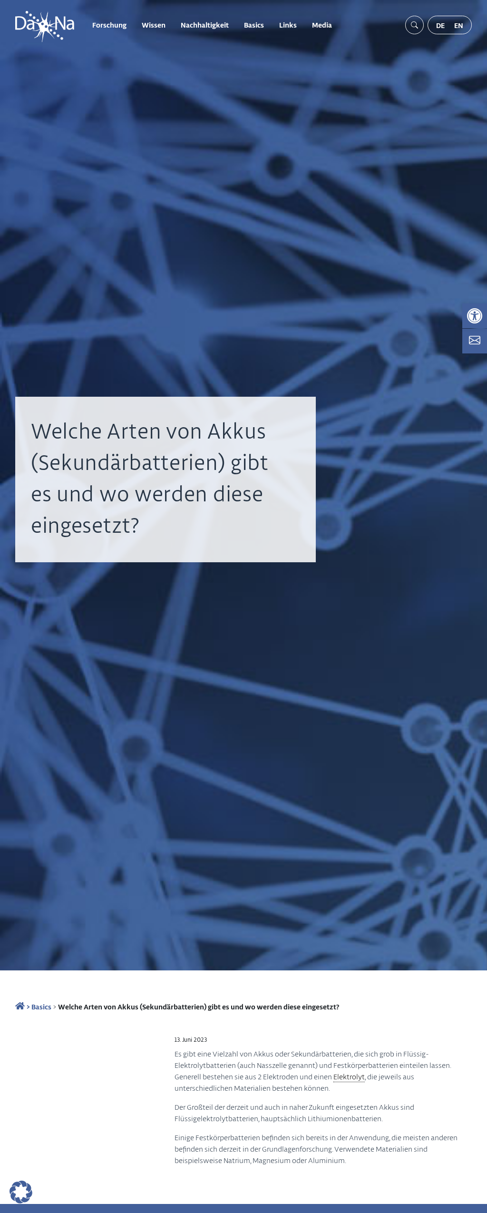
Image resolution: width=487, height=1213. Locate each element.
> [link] (27, 1006)
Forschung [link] (109, 25)
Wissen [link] (154, 25)
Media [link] (322, 25)
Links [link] (288, 25)
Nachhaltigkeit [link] (205, 25)
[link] (474, 315)
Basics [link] (254, 25)
